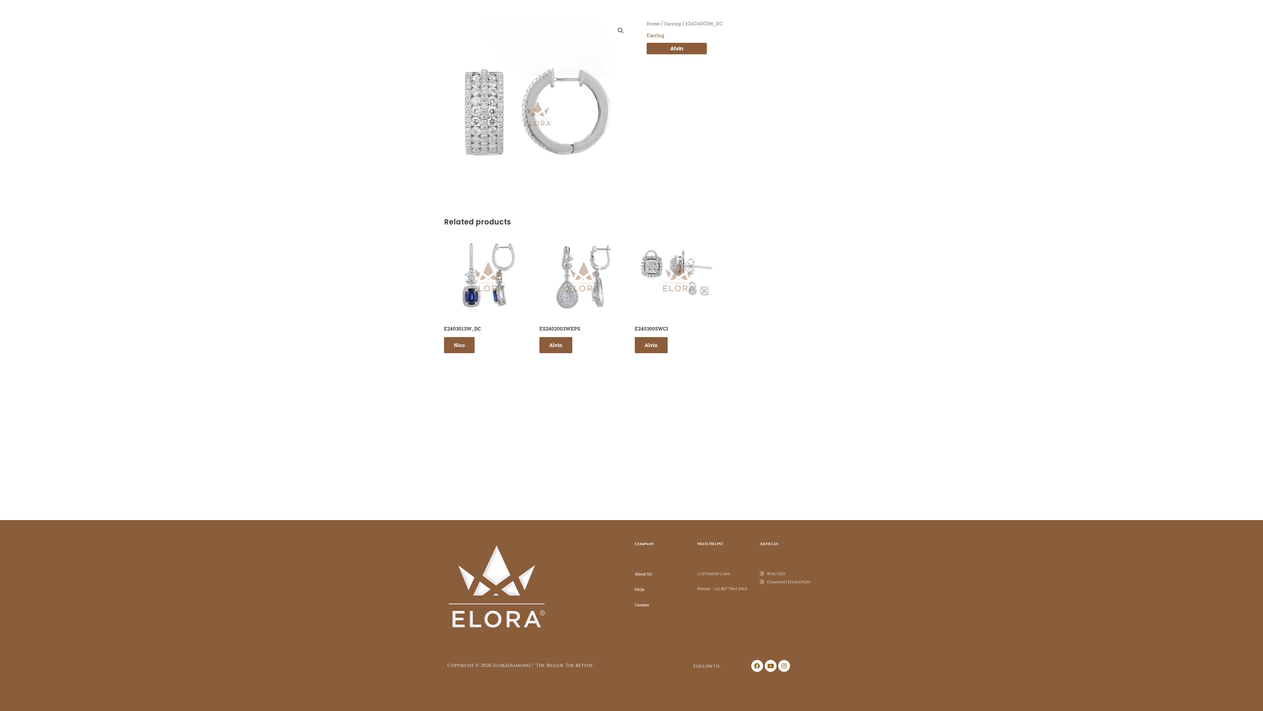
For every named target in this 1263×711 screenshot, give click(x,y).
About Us (643, 573)
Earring (672, 24)
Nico (459, 345)
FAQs (639, 589)
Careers (642, 604)
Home (653, 24)
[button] (621, 31)
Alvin (676, 48)
